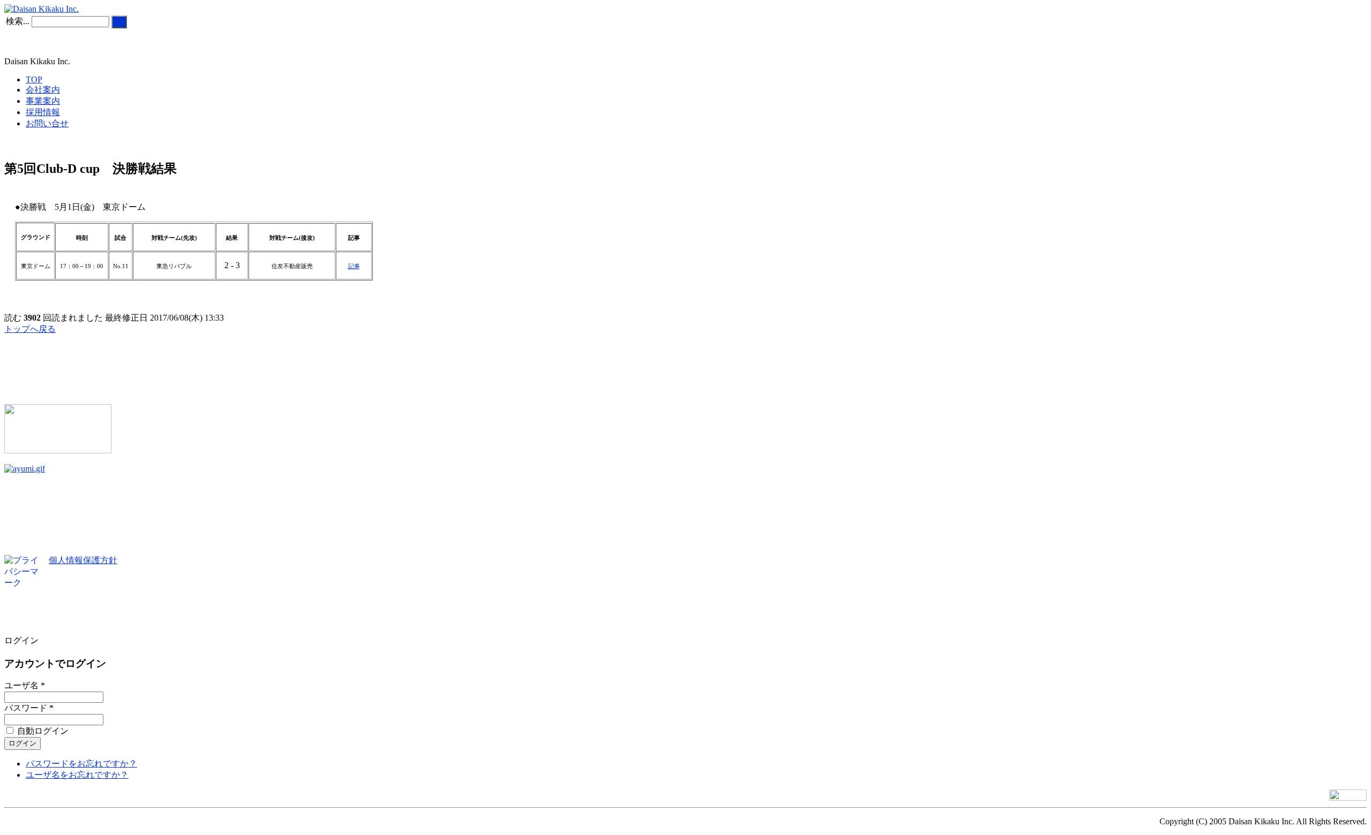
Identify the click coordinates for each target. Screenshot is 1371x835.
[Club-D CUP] (57, 450)
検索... (17, 21)
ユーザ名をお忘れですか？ (77, 774)
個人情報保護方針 (83, 560)
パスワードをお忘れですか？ (81, 763)
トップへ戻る (30, 328)
